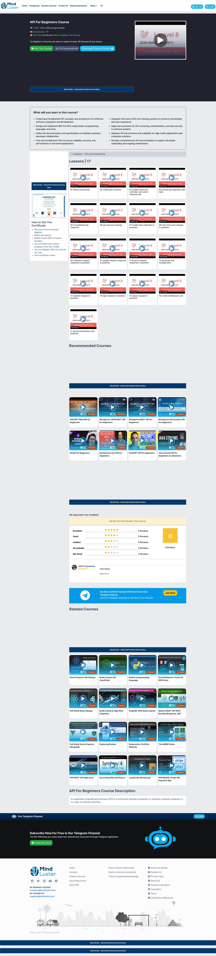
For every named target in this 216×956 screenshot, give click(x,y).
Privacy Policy (157, 876)
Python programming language (123, 876)
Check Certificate (159, 868)
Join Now (199, 816)
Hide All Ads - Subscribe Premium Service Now (82, 89)
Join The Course (42, 48)
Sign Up (198, 7)
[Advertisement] (82, 70)
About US (155, 880)
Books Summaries (78, 6)
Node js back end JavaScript (122, 872)
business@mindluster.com (42, 890)
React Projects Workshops (121, 868)
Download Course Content (96, 48)
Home (24, 6)
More (93, 6)
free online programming (95, 154)
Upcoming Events (77, 880)
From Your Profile (51, 247)
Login (211, 7)
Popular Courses (77, 876)
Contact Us (155, 872)
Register (38, 232)
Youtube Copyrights (160, 885)
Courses (73, 872)
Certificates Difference (161, 898)
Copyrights (155, 889)
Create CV (63, 6)
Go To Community (66, 48)
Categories (34, 6)
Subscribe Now (42, 842)
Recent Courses (49, 6)
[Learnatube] (10, 4)
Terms (153, 893)
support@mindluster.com (42, 896)
